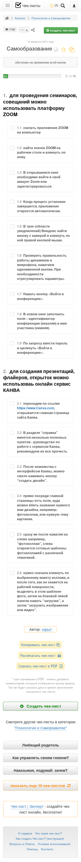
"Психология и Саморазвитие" (40, 727)
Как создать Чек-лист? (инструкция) (40, 838)
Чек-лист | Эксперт (27, 806)
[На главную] (7, 18)
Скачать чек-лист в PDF (39, 665)
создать (62, 30)
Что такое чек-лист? (48, 833)
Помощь (32, 849)
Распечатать (39, 655)
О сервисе (25, 833)
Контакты (47, 849)
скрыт (47, 629)
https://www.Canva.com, (36, 408)
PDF (23, 29)
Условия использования (54, 844)
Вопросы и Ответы (22, 844)
